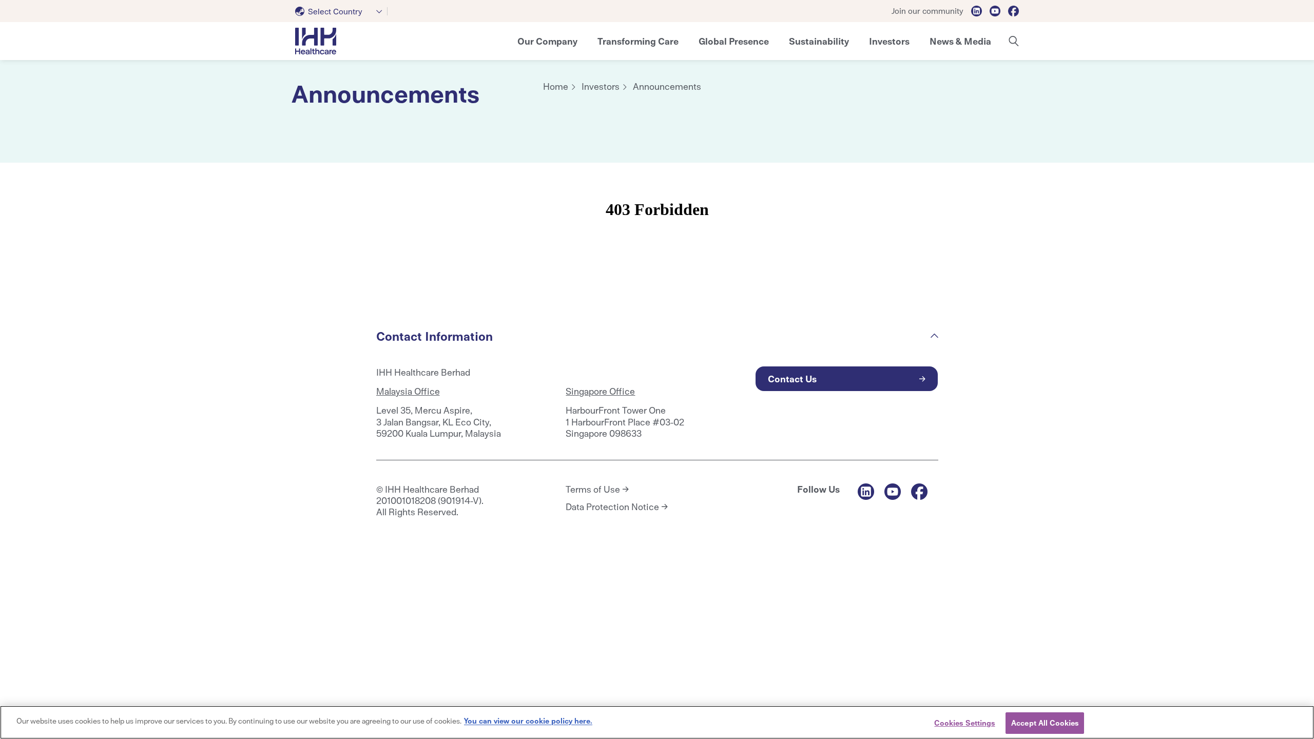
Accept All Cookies (1044, 722)
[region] (657, 722)
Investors (601, 86)
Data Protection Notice (612, 506)
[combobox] (341, 11)
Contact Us (792, 378)
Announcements (667, 86)
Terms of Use (593, 489)
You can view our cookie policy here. (528, 720)
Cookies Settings (964, 722)
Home (555, 86)
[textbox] (330, 11)
